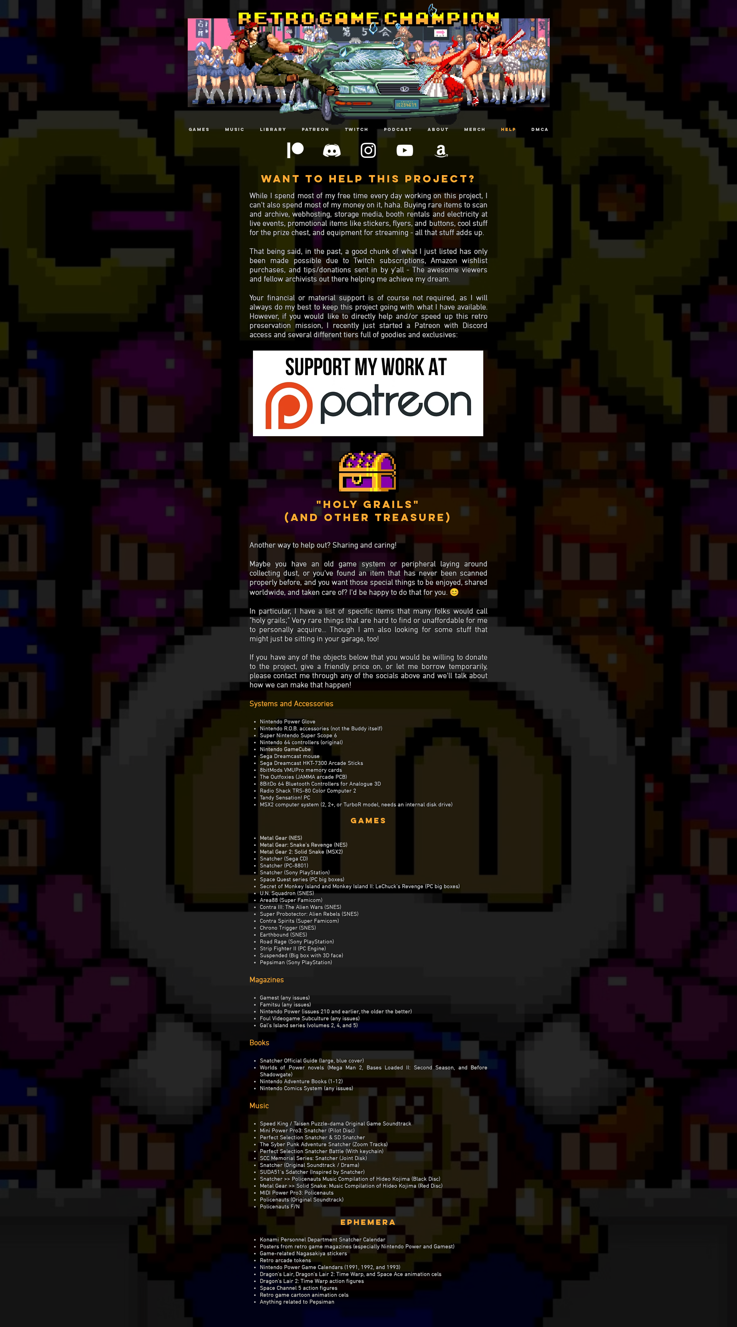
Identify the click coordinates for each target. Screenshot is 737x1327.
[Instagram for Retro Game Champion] (368, 150)
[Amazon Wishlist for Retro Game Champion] (441, 150)
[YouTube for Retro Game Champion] (405, 150)
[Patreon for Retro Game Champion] (295, 150)
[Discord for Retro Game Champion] (332, 150)
